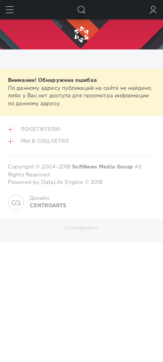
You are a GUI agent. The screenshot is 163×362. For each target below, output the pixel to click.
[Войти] (153, 9)
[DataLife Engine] (81, 34)
